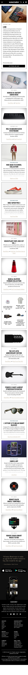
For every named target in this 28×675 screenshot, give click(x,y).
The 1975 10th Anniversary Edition (14, 352)
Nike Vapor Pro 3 (14, 203)
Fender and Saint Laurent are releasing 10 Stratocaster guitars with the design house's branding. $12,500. (14, 392)
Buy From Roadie (17, 546)
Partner (5, 24)
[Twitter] (7, 614)
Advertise (4, 643)
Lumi (9, 24)
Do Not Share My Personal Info (18, 646)
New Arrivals (17, 622)
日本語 (15, 636)
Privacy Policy (18, 643)
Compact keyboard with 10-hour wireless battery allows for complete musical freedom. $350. (14, 134)
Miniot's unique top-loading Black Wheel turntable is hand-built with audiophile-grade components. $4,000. (14, 505)
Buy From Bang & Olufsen (18, 289)
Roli (17, 126)
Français (16, 634)
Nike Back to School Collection (14, 166)
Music (15, 90)
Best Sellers (17, 623)
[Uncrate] (14, 2)
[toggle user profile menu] (23, 2)
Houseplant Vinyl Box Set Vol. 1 (14, 242)
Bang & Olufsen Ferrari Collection (14, 280)
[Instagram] (17, 614)
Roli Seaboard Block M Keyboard (14, 130)
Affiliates (4, 644)
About (3, 642)
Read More (11, 103)
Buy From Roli (18, 139)
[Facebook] (14, 614)
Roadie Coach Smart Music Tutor (14, 536)
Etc (12, 90)
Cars (3, 624)
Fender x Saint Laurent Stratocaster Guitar (14, 388)
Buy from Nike (14, 216)
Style (3, 623)
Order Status (5, 632)
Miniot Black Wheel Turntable (13, 500)
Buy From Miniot (17, 509)
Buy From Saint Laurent (18, 397)
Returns (4, 635)
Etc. (3, 628)
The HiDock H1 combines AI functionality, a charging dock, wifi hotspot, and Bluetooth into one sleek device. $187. (14, 98)
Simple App (14, 461)
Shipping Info (5, 636)
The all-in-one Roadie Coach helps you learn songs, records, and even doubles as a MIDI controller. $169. (14, 541)
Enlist (3, 645)
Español (16, 632)
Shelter (4, 626)
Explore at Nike (14, 178)
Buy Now (18, 103)
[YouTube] (10, 614)
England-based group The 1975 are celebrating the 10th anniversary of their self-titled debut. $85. (14, 356)
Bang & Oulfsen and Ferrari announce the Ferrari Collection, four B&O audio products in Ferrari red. (14, 284)
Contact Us (5, 634)
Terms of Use (17, 642)
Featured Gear (14, 162)
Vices (3, 627)
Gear (3, 622)
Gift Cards (17, 627)
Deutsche (16, 635)
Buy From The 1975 (18, 361)
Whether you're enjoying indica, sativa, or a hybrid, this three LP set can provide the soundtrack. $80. (14, 246)
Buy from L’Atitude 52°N (14, 436)
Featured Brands (18, 624)
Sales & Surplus (18, 626)
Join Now (14, 474)
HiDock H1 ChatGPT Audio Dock (14, 93)
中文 (15, 638)
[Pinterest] (20, 614)
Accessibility (17, 644)
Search (21, 2)
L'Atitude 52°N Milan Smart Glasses (14, 424)
